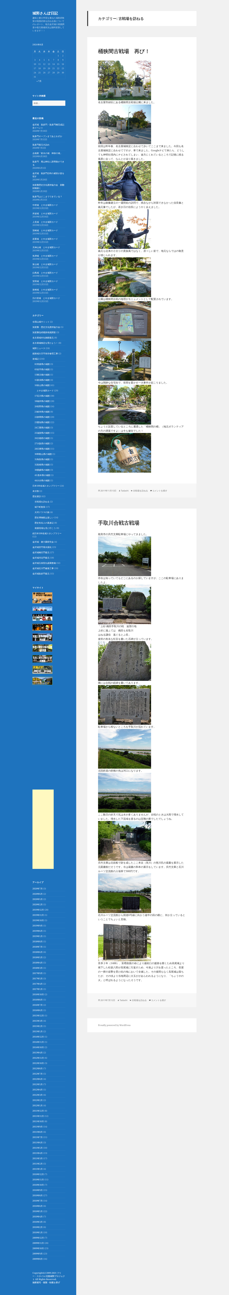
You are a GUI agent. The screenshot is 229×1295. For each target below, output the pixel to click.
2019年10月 (38, 920)
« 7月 (39, 81)
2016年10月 (38, 994)
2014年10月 (38, 1047)
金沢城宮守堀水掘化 (42, 547)
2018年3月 (37, 967)
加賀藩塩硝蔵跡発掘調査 (44, 332)
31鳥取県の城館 (42, 459)
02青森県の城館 (42, 364)
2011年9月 (37, 1126)
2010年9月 (37, 1190)
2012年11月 (38, 1057)
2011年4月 (37, 1153)
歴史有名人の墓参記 (44, 522)
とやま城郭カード (45, 390)
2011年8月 (37, 1131)
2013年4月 (37, 1052)
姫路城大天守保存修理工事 (45, 353)
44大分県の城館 (42, 480)
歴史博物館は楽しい (44, 517)
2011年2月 (37, 1163)
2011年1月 (37, 1169)
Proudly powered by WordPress (114, 1025)
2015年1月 (37, 1031)
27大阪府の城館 (42, 443)
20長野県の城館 (42, 406)
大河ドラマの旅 (42, 512)
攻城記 (35, 358)
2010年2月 (37, 1227)
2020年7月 (37, 888)
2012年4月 (37, 1089)
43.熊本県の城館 (42, 475)
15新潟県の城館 (42, 380)
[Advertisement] (43, 829)
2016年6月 (37, 1010)
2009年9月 (37, 1253)
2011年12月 (38, 1110)
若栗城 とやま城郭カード (45, 238)
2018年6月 (37, 952)
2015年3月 (37, 1020)
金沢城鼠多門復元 (40, 573)
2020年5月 (37, 899)
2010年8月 (37, 1195)
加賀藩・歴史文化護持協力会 (46, 327)
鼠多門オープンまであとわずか (47, 136)
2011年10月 (38, 1121)
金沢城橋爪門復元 (40, 552)
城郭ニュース (38, 348)
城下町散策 (40, 506)
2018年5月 (37, 957)
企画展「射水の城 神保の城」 (47, 153)
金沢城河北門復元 (40, 557)
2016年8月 (37, 999)
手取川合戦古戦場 (118, 522)
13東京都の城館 (42, 374)
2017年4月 (37, 983)
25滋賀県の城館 (42, 432)
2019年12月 (38, 909)
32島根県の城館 (42, 464)
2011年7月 (37, 1137)
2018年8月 (37, 941)
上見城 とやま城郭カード (45, 221)
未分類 (35, 491)
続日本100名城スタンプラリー (46, 533)
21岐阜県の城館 (42, 411)
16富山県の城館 (42, 385)
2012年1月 (37, 1105)
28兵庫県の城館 (42, 448)
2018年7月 (37, 946)
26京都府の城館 (42, 438)
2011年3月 (37, 1158)
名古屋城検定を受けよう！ (45, 342)
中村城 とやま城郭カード (45, 205)
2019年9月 (37, 925)
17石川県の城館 (42, 395)
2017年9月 (37, 973)
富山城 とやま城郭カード (45, 264)
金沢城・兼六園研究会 (43, 541)
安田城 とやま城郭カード (45, 281)
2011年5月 (37, 1147)
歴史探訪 (36, 496)
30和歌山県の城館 (43, 454)
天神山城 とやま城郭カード (46, 247)
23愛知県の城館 (42, 422)
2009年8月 (37, 1258)
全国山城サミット (40, 321)
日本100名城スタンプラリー (45, 485)
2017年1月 (37, 989)
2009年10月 (38, 1248)
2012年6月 (37, 1079)
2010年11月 (38, 1179)
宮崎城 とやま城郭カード (45, 230)
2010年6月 (37, 1206)
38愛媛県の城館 (42, 469)
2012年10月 (38, 1063)
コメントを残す (159, 490)
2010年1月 (37, 1232)
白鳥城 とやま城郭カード (45, 272)
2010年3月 (37, 1221)
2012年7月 (37, 1073)
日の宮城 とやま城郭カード (46, 298)
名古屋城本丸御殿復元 (43, 337)
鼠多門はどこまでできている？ (47, 196)
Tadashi (125, 490)
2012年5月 (37, 1084)
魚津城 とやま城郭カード (45, 255)
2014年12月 (38, 1036)
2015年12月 (38, 1015)
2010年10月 (38, 1184)
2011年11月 (38, 1116)
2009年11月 (38, 1243)
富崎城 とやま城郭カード (45, 289)
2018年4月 (37, 962)
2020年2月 (37, 904)
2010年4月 (37, 1216)
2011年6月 (37, 1142)
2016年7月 (37, 1005)
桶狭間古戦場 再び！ (124, 50)
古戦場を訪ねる (42, 501)
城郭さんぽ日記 (45, 13)
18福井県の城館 (42, 401)
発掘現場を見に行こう (45, 528)
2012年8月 (37, 1068)
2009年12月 (38, 1237)
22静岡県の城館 (42, 417)
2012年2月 (37, 1100)
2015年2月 (37, 1026)
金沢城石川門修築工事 (43, 568)
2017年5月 (37, 978)
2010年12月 (38, 1174)
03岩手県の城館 (42, 369)
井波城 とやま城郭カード (45, 213)
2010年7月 (37, 1200)
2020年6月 (37, 893)
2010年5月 (37, 1211)
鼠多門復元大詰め (40, 144)
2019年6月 (37, 930)
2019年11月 (38, 915)
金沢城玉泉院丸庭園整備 (44, 563)
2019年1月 (37, 936)
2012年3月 (37, 1094)
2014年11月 (38, 1042)
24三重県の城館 (42, 427)
